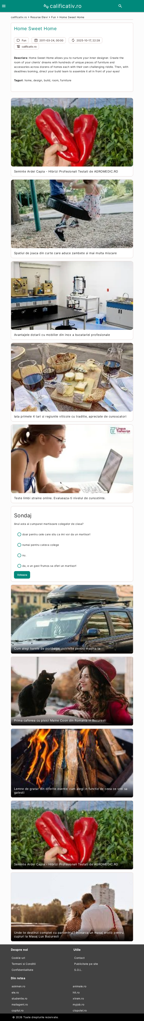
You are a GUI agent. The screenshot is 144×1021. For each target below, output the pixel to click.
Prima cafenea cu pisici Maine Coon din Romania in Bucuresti (60, 720)
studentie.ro (19, 998)
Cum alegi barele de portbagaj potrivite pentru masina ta (57, 648)
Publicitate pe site (86, 963)
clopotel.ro (80, 1010)
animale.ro (79, 986)
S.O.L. (78, 969)
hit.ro (76, 992)
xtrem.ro (78, 998)
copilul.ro (18, 1010)
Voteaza (22, 574)
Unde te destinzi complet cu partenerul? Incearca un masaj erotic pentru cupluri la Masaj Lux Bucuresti (69, 934)
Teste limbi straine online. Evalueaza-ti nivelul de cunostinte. (60, 498)
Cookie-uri (18, 957)
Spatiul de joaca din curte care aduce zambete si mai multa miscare (65, 253)
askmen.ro (18, 986)
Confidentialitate (22, 969)
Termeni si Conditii (24, 963)
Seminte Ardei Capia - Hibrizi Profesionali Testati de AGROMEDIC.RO (66, 171)
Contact (79, 957)
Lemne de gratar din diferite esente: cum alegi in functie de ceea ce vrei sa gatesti (71, 790)
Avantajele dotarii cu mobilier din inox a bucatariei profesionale (62, 335)
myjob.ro (78, 1004)
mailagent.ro (20, 1004)
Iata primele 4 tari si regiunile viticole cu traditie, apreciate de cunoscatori (70, 416)
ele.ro (15, 992)
